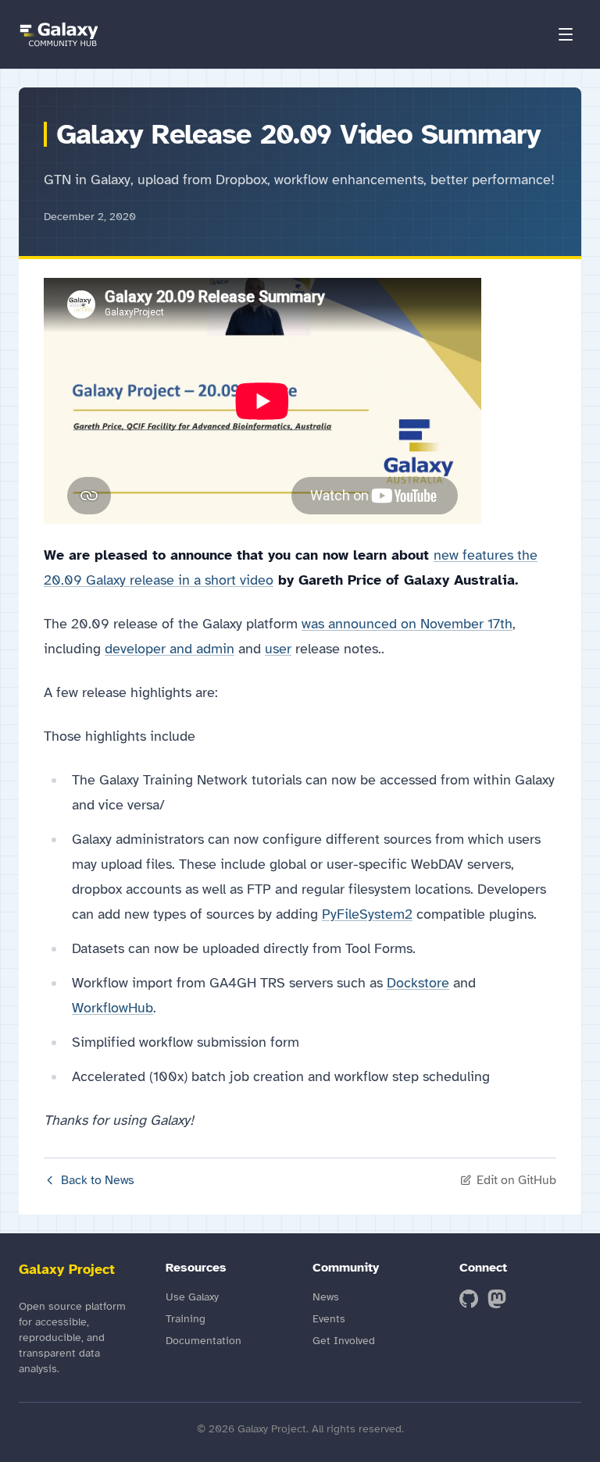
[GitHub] (468, 1298)
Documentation (203, 1340)
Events (328, 1318)
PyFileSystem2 (367, 914)
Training (185, 1318)
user (278, 648)
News (325, 1297)
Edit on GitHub (516, 1180)
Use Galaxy (192, 1297)
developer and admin (169, 648)
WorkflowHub (112, 1007)
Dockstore (418, 982)
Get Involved (343, 1340)
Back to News (97, 1180)
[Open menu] (565, 34)
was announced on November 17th (407, 623)
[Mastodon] (497, 1298)
